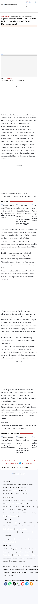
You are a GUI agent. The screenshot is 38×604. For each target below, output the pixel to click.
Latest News (6, 549)
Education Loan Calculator (9, 532)
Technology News (18, 555)
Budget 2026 (22, 561)
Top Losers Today (20, 507)
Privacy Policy (27, 566)
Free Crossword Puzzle (8, 542)
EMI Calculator (7, 526)
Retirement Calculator (27, 526)
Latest (14, 10)
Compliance (6, 572)
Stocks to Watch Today (20, 500)
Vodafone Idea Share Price (22, 494)
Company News (15, 549)
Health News (22, 558)
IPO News (31, 549)
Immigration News (18, 552)
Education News (7, 558)
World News (27, 555)
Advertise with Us (23, 572)
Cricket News (28, 552)
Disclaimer (5, 569)
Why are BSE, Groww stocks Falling (27, 513)
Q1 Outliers (13, 510)
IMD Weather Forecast (8, 507)
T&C (20, 566)
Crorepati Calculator (21, 523)
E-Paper (19, 10)
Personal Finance (7, 555)
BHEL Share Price (23, 490)
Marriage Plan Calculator (25, 532)
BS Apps (11, 575)
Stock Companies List (8, 539)
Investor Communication (16, 569)
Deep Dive (5, 510)
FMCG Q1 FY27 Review (24, 510)
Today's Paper (6, 566)
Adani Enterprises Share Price (25, 484)
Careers (5, 575)
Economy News (31, 558)
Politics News (14, 561)
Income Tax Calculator (8, 523)
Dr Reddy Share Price (8, 494)
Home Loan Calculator (21, 529)
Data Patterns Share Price (9, 513)
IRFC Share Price (22, 487)
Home (2, 10)
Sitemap (31, 572)
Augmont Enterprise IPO (22, 504)
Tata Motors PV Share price (10, 490)
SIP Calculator (16, 526)
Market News (24, 549)
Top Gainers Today (31, 507)
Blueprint (32, 10)
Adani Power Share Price (9, 487)
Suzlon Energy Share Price (9, 484)
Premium (8, 10)
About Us (14, 566)
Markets (25, 10)
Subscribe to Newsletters (22, 539)
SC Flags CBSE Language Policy (11, 516)
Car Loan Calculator (8, 529)
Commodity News (7, 552)
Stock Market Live (7, 500)
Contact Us (13, 572)
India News (7, 16)
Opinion (15, 558)
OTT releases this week (8, 504)
